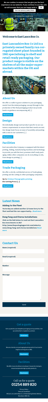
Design (7, 120)
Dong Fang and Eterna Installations (19, 216)
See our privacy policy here (24, 10)
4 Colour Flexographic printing (19, 179)
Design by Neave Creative (12, 401)
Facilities (8, 142)
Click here (24, 335)
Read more (7, 115)
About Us (8, 98)
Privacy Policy (24, 389)
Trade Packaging (13, 167)
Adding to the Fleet (12, 205)
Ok (41, 7)
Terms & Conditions (24, 391)
